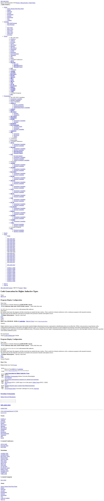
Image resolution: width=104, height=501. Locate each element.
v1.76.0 (16, 411)
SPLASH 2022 (11, 246)
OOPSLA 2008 (11, 269)
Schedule (6, 21)
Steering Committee (15, 100)
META (14, 369)
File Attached (8, 377)
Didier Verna (36, 382)
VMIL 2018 (4, 473)
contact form (4, 408)
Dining (9, 10)
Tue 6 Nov (10, 30)
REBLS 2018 (4, 469)
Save (2, 316)
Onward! (16, 64)
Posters (12, 43)
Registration (10, 14)
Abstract (3, 323)
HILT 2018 (3, 460)
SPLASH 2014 (11, 257)
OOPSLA (13, 39)
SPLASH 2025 (11, 241)
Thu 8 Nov (10, 33)
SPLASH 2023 (11, 244)
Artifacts (12, 40)
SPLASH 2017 (11, 253)
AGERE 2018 (4, 453)
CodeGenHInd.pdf (9, 335)
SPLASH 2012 (11, 260)
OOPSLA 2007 (11, 270)
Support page (3, 412)
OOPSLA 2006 (11, 272)
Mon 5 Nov (10, 29)
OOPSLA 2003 (11, 276)
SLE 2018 (3, 447)
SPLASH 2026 (11, 240)
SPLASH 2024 (11, 243)
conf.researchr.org (8, 411)
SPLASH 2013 (11, 259)
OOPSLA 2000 (11, 281)
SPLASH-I (13, 45)
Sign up (6, 285)
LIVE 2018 (4, 462)
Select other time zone (36, 306)
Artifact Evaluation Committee (21, 160)
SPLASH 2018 (5, 288)
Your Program (10, 24)
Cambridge (22, 321)
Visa (8, 19)
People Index (13, 140)
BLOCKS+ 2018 (5, 456)
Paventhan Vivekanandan (11, 376)
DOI (6, 384)
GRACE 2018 (4, 459)
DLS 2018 (3, 480)
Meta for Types (30, 321)
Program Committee (19, 129)
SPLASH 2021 (11, 247)
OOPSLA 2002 (11, 278)
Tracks (5, 36)
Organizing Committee (16, 99)
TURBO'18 (4, 472)
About (5, 7)
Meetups (12, 46)
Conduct (9, 20)
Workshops (13, 49)
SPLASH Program (12, 23)
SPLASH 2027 (11, 238)
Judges (15, 136)
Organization (7, 96)
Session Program (5, 359)
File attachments (5, 334)
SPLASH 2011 (11, 262)
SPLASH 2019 (11, 250)
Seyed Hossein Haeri (10, 388)
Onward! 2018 (4, 445)
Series (8, 236)
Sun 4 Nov (10, 27)
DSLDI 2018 (4, 458)
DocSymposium (14, 53)
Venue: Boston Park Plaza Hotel (15, 8)
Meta (25, 288)
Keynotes (12, 42)
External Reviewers (19, 106)
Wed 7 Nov (10, 32)
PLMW (12, 51)
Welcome (9, 11)
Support (9, 16)
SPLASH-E (13, 48)
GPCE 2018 (4, 444)
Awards (9, 13)
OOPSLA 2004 (11, 275)
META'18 (3, 296)
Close (2, 318)
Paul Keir (36, 388)
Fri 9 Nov (9, 35)
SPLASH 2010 (11, 265)
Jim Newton (8, 382)
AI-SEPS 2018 (4, 455)
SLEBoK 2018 (4, 471)
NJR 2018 (3, 465)
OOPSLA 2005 (11, 273)
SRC (11, 56)
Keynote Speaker (18, 156)
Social (12, 58)
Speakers (16, 113)
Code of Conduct (5, 498)
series (10, 288)
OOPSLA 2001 (11, 279)
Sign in (6, 283)
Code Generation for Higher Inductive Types (17, 373)
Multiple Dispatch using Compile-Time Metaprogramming (20, 385)
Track (2, 295)
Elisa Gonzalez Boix (42, 321)
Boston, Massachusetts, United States (25, 2)
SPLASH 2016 (11, 254)
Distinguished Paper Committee (22, 107)
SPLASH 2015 (11, 256)
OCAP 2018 (4, 466)
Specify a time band (21, 315)
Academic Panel (18, 126)
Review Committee (19, 104)
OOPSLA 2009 (11, 268)
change (15, 365)
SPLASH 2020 (11, 249)
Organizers (16, 115)
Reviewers (16, 135)
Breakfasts (13, 52)
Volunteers (13, 55)
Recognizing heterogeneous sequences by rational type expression (22, 379)
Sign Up (3, 499)
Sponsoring (10, 17)
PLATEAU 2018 (5, 468)
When (2, 320)
